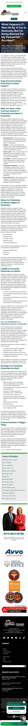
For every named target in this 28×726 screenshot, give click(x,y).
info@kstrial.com (19, 632)
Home (3, 45)
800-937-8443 (19, 2)
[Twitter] (8, 638)
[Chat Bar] (14, 724)
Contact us (20, 103)
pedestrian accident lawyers (19, 99)
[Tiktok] (24, 638)
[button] (25, 12)
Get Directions (17, 631)
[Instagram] (20, 638)
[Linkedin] (16, 638)
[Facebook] (4, 638)
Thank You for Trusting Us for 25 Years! (11, 683)
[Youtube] (12, 638)
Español (14, 18)
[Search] (25, 666)
